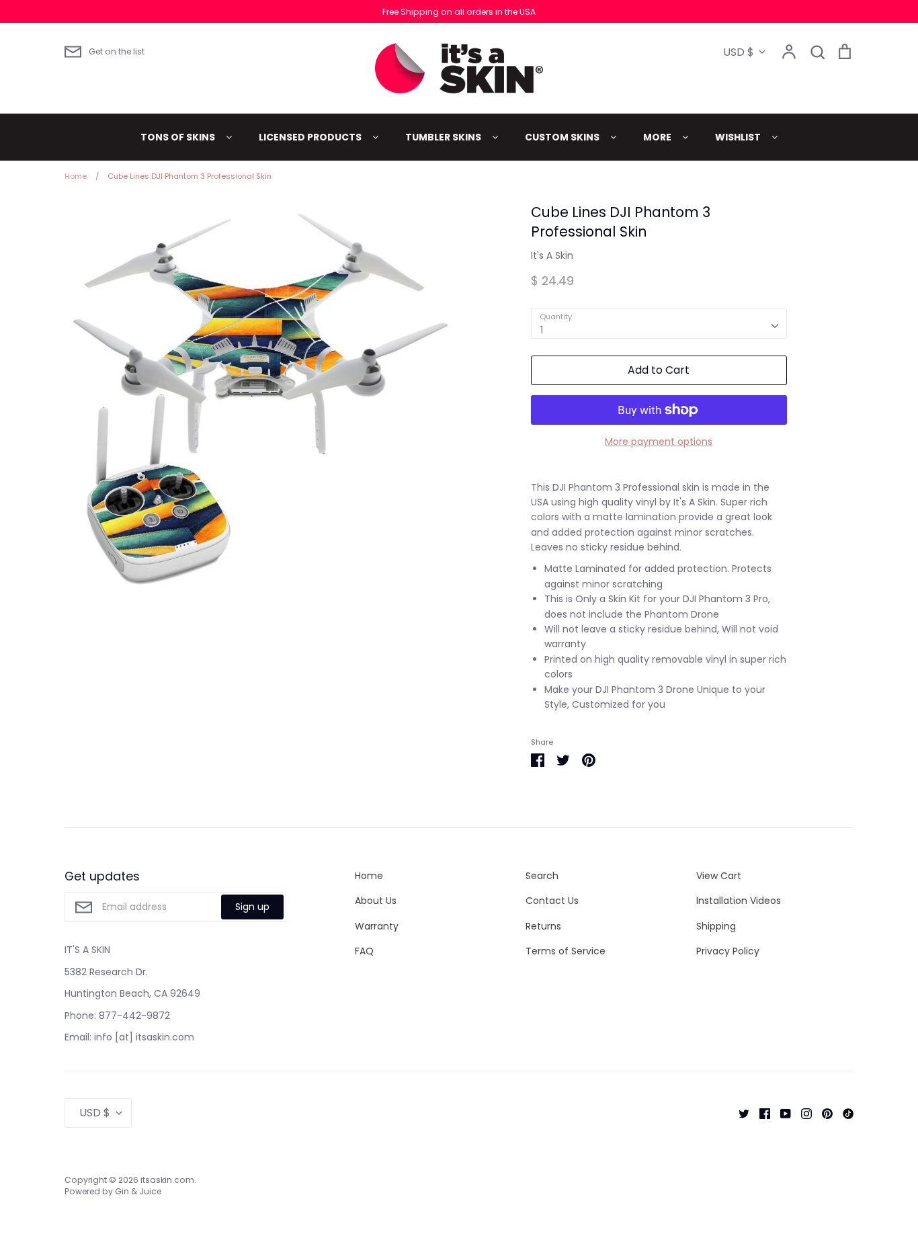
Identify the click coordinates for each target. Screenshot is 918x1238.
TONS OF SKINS (178, 137)
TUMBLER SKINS (444, 137)
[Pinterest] (822, 1113)
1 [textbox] (541, 330)
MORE (658, 137)
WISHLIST (739, 137)
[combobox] (659, 323)
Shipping (716, 926)
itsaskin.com (167, 1180)
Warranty (377, 926)
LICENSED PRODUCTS (311, 137)
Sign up (252, 906)
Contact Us (552, 900)
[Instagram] (801, 1113)
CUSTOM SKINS (563, 137)
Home (369, 875)
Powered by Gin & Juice (113, 1191)
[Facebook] (759, 1113)
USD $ (738, 52)
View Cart (718, 875)
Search (542, 875)
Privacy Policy (727, 951)
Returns (543, 926)
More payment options (658, 441)
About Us (376, 900)
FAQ (364, 951)
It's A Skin (552, 255)
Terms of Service (566, 951)
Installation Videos (738, 900)
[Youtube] (780, 1113)
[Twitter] (738, 1113)
